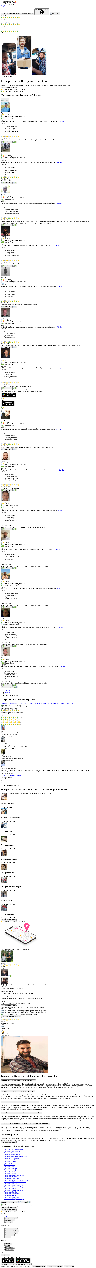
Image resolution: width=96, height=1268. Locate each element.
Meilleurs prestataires (11, 1218)
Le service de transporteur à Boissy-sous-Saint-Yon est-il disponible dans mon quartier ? (25, 1123)
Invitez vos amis (9, 1220)
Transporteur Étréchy (10, 1183)
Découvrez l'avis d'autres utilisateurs (11, 775)
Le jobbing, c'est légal (11, 1233)
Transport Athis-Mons (10, 1160)
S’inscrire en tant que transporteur (11, 13)
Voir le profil (8, 142)
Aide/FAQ (7, 1237)
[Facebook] (2, 1255)
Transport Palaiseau (10, 1161)
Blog (5, 1216)
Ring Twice (7, 690)
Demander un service (27, 13)
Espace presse (9, 1249)
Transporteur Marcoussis (11, 1197)
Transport (7, 692)
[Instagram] (8, 1255)
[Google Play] (8, 395)
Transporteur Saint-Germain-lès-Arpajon (16, 1180)
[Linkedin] (5, 1255)
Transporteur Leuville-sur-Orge (13, 1185)
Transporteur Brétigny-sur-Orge (13, 1187)
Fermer (25, 1202)
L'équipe (7, 1245)
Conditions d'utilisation (39, 1266)
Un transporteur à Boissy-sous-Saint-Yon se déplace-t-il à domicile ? (20, 1102)
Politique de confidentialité (55, 1266)
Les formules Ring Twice (12, 1231)
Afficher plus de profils (8, 687)
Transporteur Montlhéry (11, 1194)
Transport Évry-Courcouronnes (13, 1149)
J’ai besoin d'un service (8, 1264)
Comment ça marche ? (11, 1229)
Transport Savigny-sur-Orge (12, 1154)
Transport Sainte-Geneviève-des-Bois (15, 1156)
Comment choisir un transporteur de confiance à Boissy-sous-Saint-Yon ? (21, 1112)
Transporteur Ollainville (11, 1177)
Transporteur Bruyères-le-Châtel (14, 1175)
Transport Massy (9, 1153)
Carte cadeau (8, 1222)
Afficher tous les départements (10, 1202)
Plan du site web (69, 1266)
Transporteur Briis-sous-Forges (13, 1190)
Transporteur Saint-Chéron (12, 1178)
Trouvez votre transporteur (9, 87)
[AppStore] (8, 403)
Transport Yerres (9, 1163)
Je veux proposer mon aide (23, 1264)
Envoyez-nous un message (9, 1207)
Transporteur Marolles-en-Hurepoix (15, 1182)
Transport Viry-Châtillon (11, 1158)
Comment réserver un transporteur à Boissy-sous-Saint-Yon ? (18, 1080)
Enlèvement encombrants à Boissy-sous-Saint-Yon (58, 703)
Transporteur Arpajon (10, 1170)
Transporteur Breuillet (10, 1168)
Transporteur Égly (9, 1166)
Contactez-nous (9, 1235)
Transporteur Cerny (10, 1195)
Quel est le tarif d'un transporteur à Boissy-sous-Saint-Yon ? (18, 1091)
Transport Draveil (9, 1165)
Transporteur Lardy (10, 1171)
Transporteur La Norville (11, 1173)
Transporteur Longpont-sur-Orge (14, 1199)
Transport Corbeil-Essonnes (12, 1151)
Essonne (6, 694)
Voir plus (61, 121)
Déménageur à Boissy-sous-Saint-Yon (12, 703)
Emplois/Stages (9, 1247)
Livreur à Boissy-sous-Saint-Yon (33, 703)
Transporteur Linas (10, 1188)
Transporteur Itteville (10, 1192)
